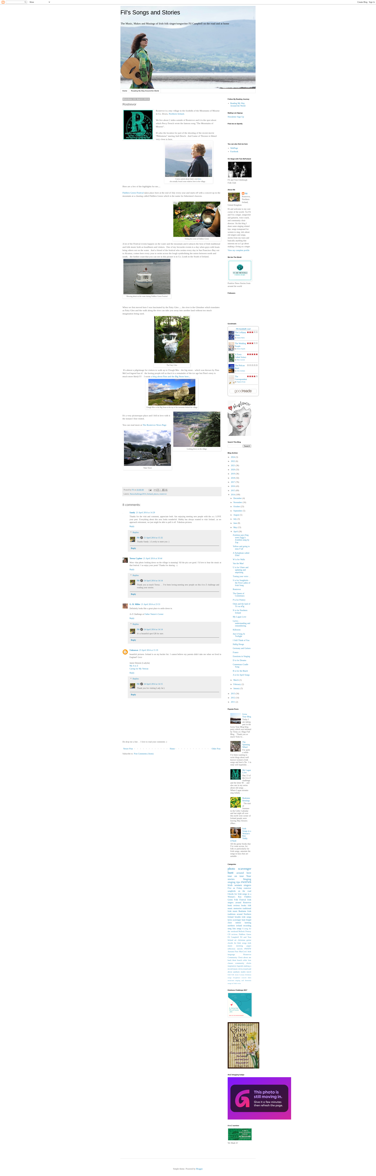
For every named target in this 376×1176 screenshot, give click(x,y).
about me (247, 957)
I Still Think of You (241, 640)
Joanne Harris (241, 338)
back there (232, 960)
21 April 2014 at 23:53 (150, 604)
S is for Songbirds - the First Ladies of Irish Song (241, 582)
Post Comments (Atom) (144, 754)
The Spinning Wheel (246, 744)
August (236, 515)
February (237, 684)
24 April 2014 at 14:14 (153, 581)
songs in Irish (232, 983)
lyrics (230, 920)
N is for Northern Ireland (240, 611)
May (235, 527)
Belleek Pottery (245, 931)
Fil (138, 538)
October (237, 506)
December (237, 498)
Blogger (199, 1169)
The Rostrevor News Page (154, 425)
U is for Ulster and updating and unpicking (240, 570)
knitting (248, 923)
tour (230, 876)
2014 (233, 495)
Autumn (231, 952)
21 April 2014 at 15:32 (153, 538)
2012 (233, 698)
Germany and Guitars (242, 648)
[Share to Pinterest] (166, 490)
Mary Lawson (241, 360)
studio (243, 972)
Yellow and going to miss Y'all (241, 547)
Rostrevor (237, 589)
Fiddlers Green (245, 934)
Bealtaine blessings (246, 799)
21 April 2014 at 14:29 (145, 512)
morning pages (243, 946)
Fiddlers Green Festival (133, 192)
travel (249, 972)
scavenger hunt (239, 920)
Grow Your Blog (246, 715)
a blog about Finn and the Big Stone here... (170, 376)
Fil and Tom (245, 937)
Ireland (150, 494)
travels (239, 949)
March (236, 680)
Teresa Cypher (136, 558)
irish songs (246, 917)
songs (239, 928)
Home (124, 91)
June (235, 523)
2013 (233, 693)
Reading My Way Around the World (145, 91)
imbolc (238, 923)
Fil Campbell (233, 937)
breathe (238, 917)
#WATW (247, 949)
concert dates (246, 978)
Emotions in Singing (241, 656)
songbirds (232, 891)
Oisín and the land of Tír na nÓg (241, 605)
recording (247, 926)
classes (230, 963)
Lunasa (241, 975)
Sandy (132, 512)
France (235, 652)
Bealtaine (242, 911)
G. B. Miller (135, 604)
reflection (231, 949)
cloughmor (236, 978)
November (238, 502)
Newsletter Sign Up (236, 117)
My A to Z (134, 666)
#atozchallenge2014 (138, 494)
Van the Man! (238, 563)
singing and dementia (243, 980)
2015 (233, 490)
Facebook (234, 151)
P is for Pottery (239, 600)
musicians (231, 980)
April (235, 531)
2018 (233, 478)
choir (230, 923)
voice (239, 983)
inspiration (232, 966)
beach (239, 960)
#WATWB (246, 882)
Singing (247, 879)
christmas (241, 940)
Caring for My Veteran (139, 669)
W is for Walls (239, 559)
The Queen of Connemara (238, 594)
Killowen (236, 630)
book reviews (234, 905)
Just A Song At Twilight (239, 635)
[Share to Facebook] (163, 490)
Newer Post (128, 749)
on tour (239, 876)
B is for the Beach (240, 671)
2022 (233, 461)
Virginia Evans (241, 382)
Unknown (134, 650)
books (243, 905)
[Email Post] (150, 490)
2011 (233, 702)
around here (243, 872)
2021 (233, 465)
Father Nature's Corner (154, 614)
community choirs (243, 963)
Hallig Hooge (238, 644)
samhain (236, 972)
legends (240, 966)
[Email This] (155, 490)
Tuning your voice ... (242, 576)
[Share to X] (160, 490)
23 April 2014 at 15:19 (148, 650)
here (199, 179)
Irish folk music (233, 975)
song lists (232, 928)
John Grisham (241, 371)
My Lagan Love (239, 617)
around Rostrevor (243, 902)
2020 (233, 470)
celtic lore (247, 960)
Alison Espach (241, 349)
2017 (233, 482)
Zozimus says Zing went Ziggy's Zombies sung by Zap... (241, 539)
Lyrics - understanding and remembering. (241, 623)
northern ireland (235, 926)
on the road (244, 891)
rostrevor (163, 494)
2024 (233, 457)
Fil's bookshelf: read (243, 329)
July (235, 519)
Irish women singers (239, 885)
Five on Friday (235, 888)
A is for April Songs (241, 675)
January (236, 688)
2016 (233, 486)
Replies (136, 532)
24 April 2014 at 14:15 (153, 684)
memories (238, 908)
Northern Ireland (176, 113)
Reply (132, 526)
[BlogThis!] (157, 490)
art (235, 940)
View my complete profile (238, 250)
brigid (248, 920)
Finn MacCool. (241, 952)
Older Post (216, 749)
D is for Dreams (239, 660)
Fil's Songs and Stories (150, 12)
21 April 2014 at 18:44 (152, 558)
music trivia (237, 969)
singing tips (234, 882)
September (238, 511)
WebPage (234, 148)
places (156, 494)
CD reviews (232, 934)
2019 (233, 474)
